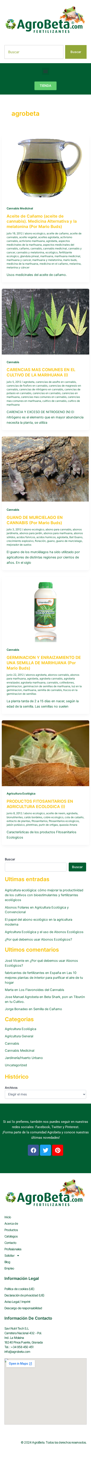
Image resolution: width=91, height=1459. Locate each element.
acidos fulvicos (26, 537)
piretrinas (32, 824)
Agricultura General (19, 1036)
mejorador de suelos (19, 544)
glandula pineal (29, 256)
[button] (45, 71)
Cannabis (13, 362)
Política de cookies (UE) (19, 1289)
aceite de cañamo (58, 233)
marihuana (46, 256)
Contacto (10, 1243)
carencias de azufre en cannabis (56, 381)
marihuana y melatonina (47, 260)
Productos (11, 1230)
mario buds (70, 260)
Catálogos (10, 1236)
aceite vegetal (28, 237)
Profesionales (12, 1249)
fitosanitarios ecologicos (64, 821)
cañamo (24, 248)
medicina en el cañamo (54, 263)
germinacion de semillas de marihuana (46, 686)
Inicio (7, 1217)
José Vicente (14, 961)
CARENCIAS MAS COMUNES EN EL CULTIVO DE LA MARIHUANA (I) (41, 372)
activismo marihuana (32, 241)
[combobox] (33, 52)
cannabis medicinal (55, 248)
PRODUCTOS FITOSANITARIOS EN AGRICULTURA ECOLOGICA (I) (40, 804)
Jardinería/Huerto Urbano (24, 1058)
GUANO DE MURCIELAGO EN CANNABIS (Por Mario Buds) (35, 520)
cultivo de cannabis (54, 400)
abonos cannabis (58, 674)
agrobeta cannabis (51, 678)
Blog (7, 1262)
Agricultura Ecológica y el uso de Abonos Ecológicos (44, 932)
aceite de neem (55, 813)
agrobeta (51, 241)
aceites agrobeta (48, 237)
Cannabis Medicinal (20, 208)
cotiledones (66, 682)
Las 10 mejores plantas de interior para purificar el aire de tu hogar (44, 978)
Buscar (10, 859)
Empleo (9, 1268)
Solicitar (9, 1255)
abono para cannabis (58, 529)
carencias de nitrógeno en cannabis (41, 389)
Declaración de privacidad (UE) (24, 1295)
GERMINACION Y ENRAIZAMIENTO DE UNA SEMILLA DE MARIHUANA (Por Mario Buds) (44, 662)
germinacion (14, 686)
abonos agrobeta (36, 674)
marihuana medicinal (67, 256)
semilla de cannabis (50, 690)
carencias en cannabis (47, 393)
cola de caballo (74, 817)
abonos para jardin (30, 533)
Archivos (11, 1087)
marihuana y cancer (19, 260)
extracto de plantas (18, 821)
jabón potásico (16, 824)
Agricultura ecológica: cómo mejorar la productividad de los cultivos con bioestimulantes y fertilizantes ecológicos (44, 895)
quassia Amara (68, 824)
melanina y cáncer (18, 267)
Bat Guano (75, 537)
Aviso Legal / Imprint (17, 1301)
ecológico (52, 252)
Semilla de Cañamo (47, 1009)
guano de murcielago (69, 541)
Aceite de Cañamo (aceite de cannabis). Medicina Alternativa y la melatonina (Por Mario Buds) (42, 221)
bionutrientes (15, 817)
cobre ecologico (53, 817)
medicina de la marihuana (22, 263)
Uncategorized (16, 1065)
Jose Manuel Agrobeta (22, 997)
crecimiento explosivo (20, 541)
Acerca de (11, 1223)
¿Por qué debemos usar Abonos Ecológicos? (38, 939)
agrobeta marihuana (33, 682)
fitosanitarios (39, 821)
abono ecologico (35, 233)
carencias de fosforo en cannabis (27, 385)
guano (51, 541)
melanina (75, 263)
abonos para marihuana (58, 533)
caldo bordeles (33, 817)
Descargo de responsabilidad (23, 1308)
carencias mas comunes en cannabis (43, 396)
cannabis (36, 248)
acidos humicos (46, 537)
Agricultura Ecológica (21, 793)
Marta (9, 990)
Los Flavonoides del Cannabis (41, 990)
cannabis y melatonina (30, 252)
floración (40, 541)
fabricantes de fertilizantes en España (33, 973)
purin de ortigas (48, 824)
